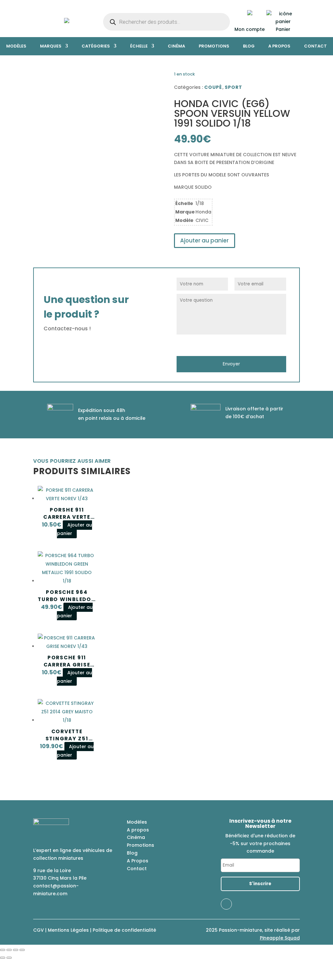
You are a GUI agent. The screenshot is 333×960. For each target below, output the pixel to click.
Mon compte (249, 29)
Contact (315, 46)
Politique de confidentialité (124, 930)
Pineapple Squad (280, 938)
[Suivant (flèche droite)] (9, 958)
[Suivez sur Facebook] (226, 904)
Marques (50, 46)
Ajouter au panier (204, 240)
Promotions (214, 46)
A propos (279, 46)
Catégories (96, 46)
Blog (249, 46)
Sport (234, 87)
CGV (38, 930)
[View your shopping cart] (283, 21)
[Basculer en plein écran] (9, 950)
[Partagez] (15, 950)
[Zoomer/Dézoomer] (2, 950)
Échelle (139, 46)
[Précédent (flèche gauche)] (2, 958)
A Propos (137, 860)
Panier (283, 29)
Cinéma (176, 46)
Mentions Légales (68, 930)
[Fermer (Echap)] (22, 950)
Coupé (213, 87)
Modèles (16, 46)
